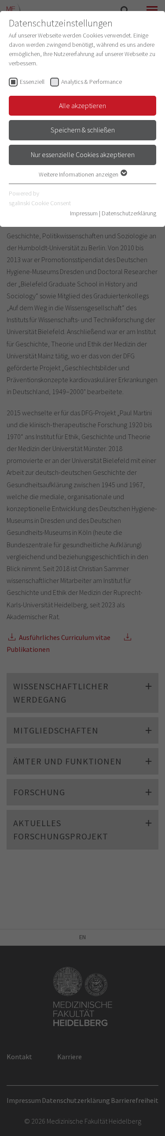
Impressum (84, 213)
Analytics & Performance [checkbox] (91, 82)
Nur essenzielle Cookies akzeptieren (83, 154)
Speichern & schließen (83, 129)
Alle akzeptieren (82, 105)
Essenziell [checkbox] (32, 82)
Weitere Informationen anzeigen (79, 174)
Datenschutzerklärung (129, 213)
